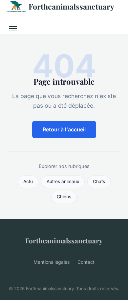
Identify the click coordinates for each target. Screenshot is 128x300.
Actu (28, 181)
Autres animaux (63, 181)
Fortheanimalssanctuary (71, 6)
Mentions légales (51, 262)
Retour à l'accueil (64, 129)
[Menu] (13, 28)
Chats (99, 181)
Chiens (64, 196)
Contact (86, 262)
